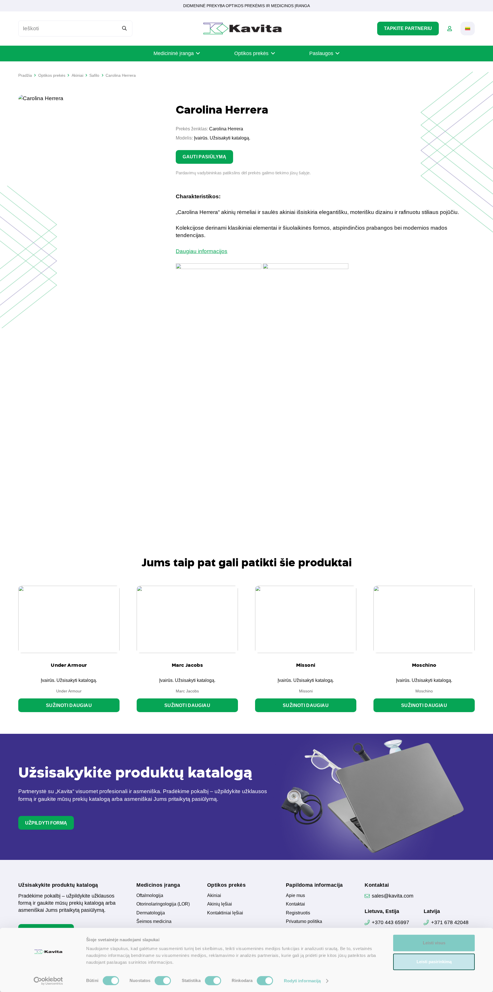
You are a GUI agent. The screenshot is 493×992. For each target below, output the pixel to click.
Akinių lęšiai (219, 904)
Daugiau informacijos (201, 251)
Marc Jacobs (187, 665)
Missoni (306, 665)
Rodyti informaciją (302, 980)
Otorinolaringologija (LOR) (163, 904)
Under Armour (69, 665)
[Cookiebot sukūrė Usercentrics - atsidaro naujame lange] (48, 981)
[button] (467, 28)
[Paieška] (124, 28)
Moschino (424, 665)
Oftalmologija (149, 895)
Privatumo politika (304, 921)
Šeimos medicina (153, 921)
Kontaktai (295, 904)
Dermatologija (150, 912)
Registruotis (298, 912)
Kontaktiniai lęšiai (225, 912)
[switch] (163, 980)
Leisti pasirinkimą (434, 961)
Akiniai (214, 895)
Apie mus (295, 895)
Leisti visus (434, 942)
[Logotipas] (243, 28)
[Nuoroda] (449, 28)
